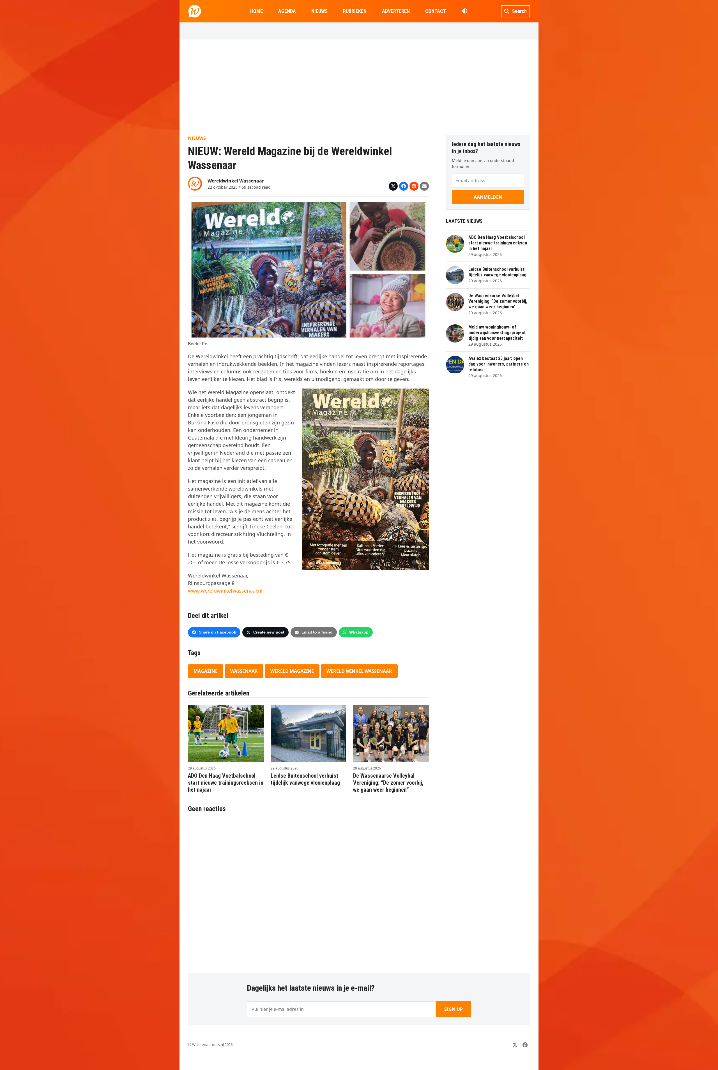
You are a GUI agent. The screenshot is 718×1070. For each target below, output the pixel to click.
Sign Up (453, 1009)
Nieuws (197, 138)
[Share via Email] (424, 186)
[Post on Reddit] (413, 186)
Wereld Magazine (292, 671)
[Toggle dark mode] (464, 11)
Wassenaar (244, 671)
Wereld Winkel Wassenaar (359, 671)
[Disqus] (308, 890)
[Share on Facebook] (403, 186)
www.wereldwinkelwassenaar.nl (225, 590)
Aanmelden (488, 197)
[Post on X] (393, 186)
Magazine (206, 671)
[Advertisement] (359, 87)
